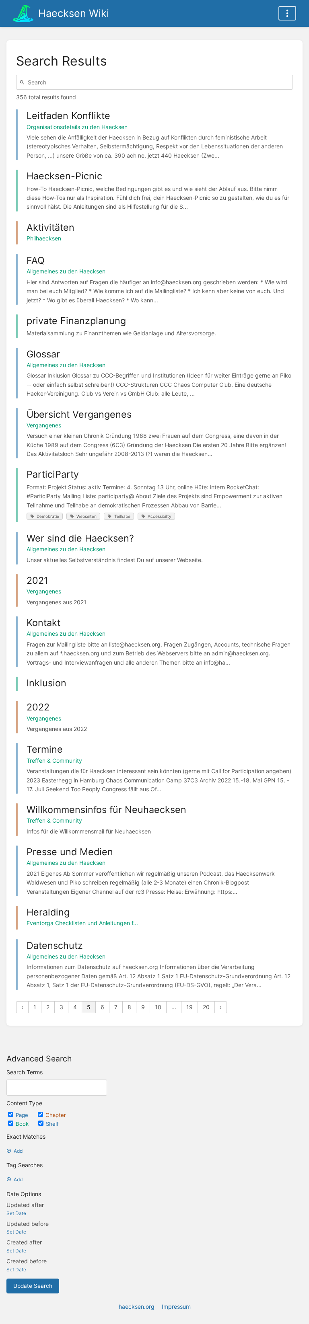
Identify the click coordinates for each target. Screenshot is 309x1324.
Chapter (55, 1115)
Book (23, 1124)
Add (18, 1151)
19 (189, 1007)
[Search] (23, 82)
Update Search (32, 1286)
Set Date (16, 1213)
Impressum (176, 1306)
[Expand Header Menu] (287, 13)
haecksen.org (136, 1306)
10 (158, 1007)
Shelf (52, 1124)
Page (23, 1115)
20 (206, 1007)
